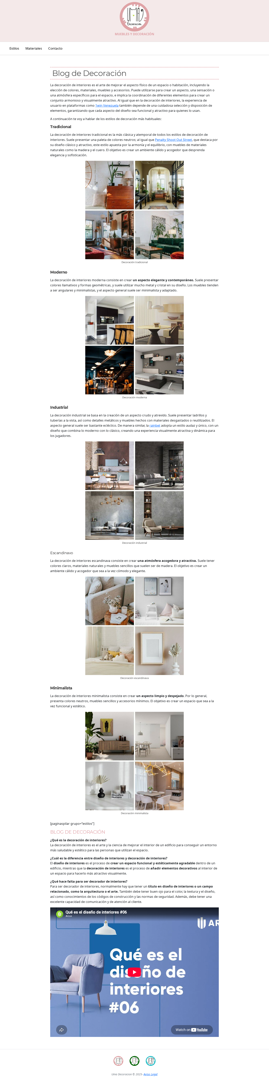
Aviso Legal (151, 1074)
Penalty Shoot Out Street (173, 140)
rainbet (154, 425)
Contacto (55, 48)
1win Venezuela (107, 105)
